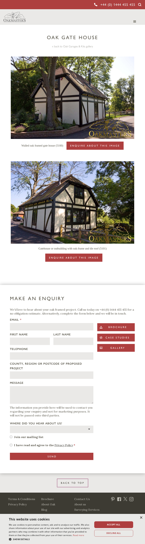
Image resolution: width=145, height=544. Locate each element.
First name (19, 334)
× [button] (141, 517)
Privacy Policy (63, 445)
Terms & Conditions (21, 499)
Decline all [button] (113, 533)
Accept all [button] (113, 524)
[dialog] (72, 529)
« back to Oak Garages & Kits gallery (72, 46)
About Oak (48, 504)
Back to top (72, 482)
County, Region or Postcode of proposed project (46, 366)
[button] (50, 539)
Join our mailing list (28, 437)
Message (17, 383)
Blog (44, 509)
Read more (78, 535)
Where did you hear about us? (36, 423)
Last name (62, 334)
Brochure (47, 499)
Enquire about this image (95, 145)
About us (80, 504)
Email (15, 319)
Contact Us (82, 499)
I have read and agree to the (44, 445)
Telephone (19, 349)
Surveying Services (87, 509)
